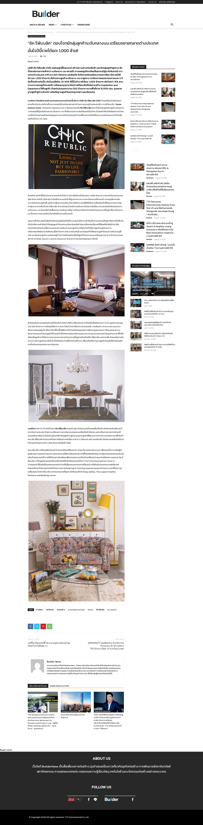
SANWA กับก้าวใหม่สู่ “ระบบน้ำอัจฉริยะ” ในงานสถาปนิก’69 (141, 137)
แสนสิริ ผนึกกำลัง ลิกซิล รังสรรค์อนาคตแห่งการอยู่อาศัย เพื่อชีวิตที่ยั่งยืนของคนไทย (143, 91)
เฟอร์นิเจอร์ (50, 610)
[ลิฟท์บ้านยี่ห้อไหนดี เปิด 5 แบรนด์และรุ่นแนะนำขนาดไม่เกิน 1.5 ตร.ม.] (136, 314)
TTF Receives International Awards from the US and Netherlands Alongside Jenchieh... (142, 107)
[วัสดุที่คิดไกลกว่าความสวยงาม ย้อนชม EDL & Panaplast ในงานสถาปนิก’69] (168, 77)
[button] (172, 24)
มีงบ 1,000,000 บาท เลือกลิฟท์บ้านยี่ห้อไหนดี (159, 301)
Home (30, 32)
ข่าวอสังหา (39, 610)
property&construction (76, 610)
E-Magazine (109, 2)
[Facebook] (30, 626)
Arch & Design (37, 24)
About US (119, 2)
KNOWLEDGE (84, 24)
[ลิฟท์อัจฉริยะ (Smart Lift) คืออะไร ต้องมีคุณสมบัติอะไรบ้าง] (152, 283)
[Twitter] (37, 626)
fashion (90, 610)
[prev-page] (29, 734)
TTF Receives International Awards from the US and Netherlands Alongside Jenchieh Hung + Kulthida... (160, 208)
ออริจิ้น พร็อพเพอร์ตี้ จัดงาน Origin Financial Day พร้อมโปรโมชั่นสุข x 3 (49, 644)
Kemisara (150, 178)
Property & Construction (44, 32)
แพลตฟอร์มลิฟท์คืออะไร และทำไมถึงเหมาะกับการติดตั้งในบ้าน (157, 323)
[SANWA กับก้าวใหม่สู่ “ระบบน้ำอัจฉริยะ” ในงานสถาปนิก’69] (168, 139)
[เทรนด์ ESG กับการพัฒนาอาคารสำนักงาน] (76, 702)
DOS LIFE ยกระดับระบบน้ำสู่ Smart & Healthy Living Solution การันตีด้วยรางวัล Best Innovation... (144, 124)
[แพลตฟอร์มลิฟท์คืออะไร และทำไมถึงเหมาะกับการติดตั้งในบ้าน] (136, 325)
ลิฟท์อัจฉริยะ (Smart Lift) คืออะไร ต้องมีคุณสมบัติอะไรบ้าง (152, 288)
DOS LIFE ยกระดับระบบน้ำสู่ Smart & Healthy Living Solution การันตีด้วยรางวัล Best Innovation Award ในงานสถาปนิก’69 (159, 229)
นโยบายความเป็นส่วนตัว (167, 2)
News (30, 711)
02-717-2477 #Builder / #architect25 (89, 2)
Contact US (152, 2)
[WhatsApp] (49, 626)
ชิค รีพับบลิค (100, 610)
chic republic (111, 610)
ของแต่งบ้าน (61, 610)
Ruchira (149, 196)
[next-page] (34, 734)
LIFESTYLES (66, 24)
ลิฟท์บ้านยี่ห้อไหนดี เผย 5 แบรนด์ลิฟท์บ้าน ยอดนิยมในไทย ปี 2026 (159, 345)
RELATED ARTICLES (38, 686)
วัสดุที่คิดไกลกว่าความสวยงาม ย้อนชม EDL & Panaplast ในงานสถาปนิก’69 (143, 77)
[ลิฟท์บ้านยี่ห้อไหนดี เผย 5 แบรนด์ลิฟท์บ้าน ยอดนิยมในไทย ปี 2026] (136, 347)
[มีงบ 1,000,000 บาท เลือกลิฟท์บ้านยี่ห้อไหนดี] (136, 303)
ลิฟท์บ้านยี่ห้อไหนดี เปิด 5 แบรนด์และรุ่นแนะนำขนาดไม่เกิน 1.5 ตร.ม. (158, 312)
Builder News (54, 661)
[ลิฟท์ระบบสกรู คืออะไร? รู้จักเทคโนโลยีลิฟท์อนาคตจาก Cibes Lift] (136, 336)
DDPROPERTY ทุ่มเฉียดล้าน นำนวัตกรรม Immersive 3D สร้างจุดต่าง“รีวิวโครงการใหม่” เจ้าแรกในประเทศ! (106, 646)
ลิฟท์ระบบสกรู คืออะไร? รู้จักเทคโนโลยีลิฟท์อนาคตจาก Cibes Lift (158, 334)
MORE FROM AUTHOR (59, 686)
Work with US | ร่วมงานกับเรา (135, 2)
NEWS (51, 24)
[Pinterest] (43, 626)
